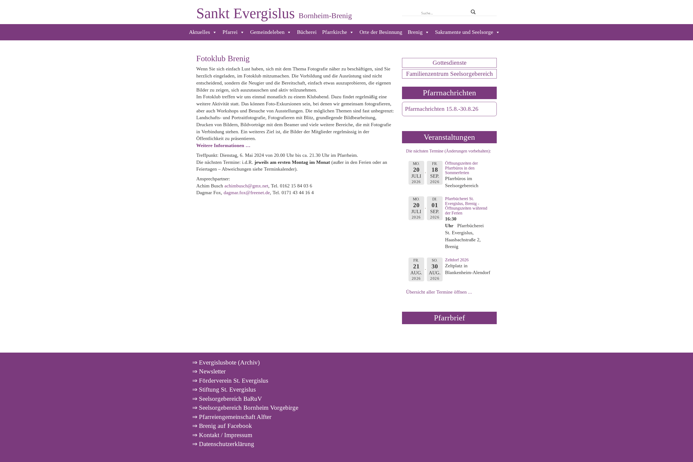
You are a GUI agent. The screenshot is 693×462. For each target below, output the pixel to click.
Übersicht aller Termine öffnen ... (439, 292)
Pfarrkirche (334, 32)
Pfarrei (230, 32)
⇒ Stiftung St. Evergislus (224, 389)
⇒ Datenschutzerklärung (223, 443)
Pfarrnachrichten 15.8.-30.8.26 (441, 109)
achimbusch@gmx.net (246, 185)
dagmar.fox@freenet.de (247, 192)
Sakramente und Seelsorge (464, 32)
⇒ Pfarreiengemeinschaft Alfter (232, 416)
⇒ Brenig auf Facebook (222, 425)
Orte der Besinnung (380, 32)
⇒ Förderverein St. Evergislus (230, 380)
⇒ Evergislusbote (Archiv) (226, 362)
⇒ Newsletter (209, 371)
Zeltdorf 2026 (457, 260)
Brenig (415, 32)
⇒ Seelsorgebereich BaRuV (227, 398)
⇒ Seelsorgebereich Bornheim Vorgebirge (245, 407)
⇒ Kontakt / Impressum (222, 434)
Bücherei (307, 32)
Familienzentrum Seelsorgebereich (449, 73)
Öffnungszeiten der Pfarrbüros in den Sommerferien (461, 168)
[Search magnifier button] (473, 12)
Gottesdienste (449, 62)
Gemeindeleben (267, 32)
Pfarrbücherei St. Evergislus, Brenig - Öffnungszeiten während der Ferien (466, 205)
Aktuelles (199, 32)
